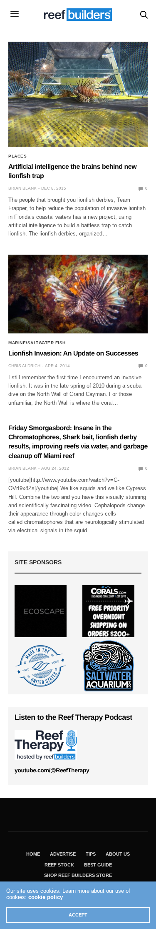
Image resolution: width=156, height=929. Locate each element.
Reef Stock (59, 864)
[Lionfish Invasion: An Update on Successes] (78, 294)
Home (33, 853)
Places (17, 156)
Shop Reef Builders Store (78, 875)
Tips (91, 853)
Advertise (63, 853)
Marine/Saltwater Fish (37, 343)
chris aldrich (24, 365)
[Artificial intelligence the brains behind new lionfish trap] (78, 94)
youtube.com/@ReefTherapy (52, 770)
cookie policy (45, 897)
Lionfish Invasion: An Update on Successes (73, 353)
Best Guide (98, 864)
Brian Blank (22, 188)
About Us (118, 853)
